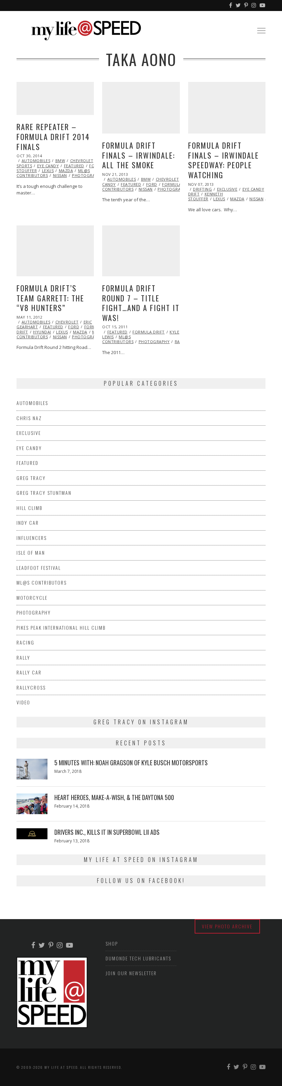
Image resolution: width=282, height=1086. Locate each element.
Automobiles (36, 160)
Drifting (202, 189)
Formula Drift (178, 184)
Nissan (60, 175)
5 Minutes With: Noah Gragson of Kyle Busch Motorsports (131, 762)
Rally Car (29, 672)
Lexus (48, 170)
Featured (74, 165)
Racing (25, 642)
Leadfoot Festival (39, 567)
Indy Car (28, 522)
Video (23, 702)
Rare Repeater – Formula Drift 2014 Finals (53, 136)
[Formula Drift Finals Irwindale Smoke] (141, 108)
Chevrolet (82, 160)
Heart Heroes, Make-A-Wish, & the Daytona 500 (114, 797)
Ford (151, 184)
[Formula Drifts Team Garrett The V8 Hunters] (55, 250)
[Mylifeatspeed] (231, 5)
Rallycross (31, 687)
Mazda (66, 170)
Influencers (32, 537)
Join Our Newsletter (131, 973)
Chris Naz (29, 418)
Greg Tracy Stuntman (44, 492)
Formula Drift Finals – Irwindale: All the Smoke (138, 155)
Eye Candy (48, 165)
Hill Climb (29, 507)
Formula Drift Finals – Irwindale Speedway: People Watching (223, 160)
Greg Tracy (31, 477)
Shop (112, 943)
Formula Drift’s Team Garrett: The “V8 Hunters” (50, 298)
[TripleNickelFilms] (262, 5)
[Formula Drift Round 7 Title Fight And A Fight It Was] (141, 250)
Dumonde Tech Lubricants (138, 958)
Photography (87, 175)
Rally (23, 657)
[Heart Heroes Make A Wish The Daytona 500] (32, 804)
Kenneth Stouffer (205, 196)
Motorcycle (32, 597)
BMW (60, 160)
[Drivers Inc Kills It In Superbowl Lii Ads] (32, 833)
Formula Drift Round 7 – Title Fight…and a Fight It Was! (141, 303)
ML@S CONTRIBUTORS (117, 339)
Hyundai (42, 331)
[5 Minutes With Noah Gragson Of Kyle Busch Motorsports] (32, 769)
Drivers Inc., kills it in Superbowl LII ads (107, 832)
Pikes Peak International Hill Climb (61, 627)
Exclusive (227, 189)
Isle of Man (31, 552)
